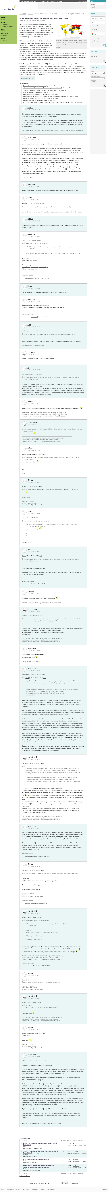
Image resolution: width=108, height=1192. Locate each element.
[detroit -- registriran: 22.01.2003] (24, 449)
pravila (5, 40)
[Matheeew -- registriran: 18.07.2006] (24, 185)
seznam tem (94, 56)
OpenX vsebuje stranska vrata (31, 92)
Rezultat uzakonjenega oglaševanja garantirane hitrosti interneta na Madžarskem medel (48, 102)
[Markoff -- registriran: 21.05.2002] (24, 402)
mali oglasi (6, 24)
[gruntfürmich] (24, 423)
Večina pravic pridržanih (14, 1189)
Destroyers (32, 648)
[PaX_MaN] (24, 353)
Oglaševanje (34, 1189)
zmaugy (75, 1159)
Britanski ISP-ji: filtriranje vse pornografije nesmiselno (44, 18)
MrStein (30, 480)
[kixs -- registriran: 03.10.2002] (24, 550)
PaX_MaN (31, 352)
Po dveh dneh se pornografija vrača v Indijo (35, 86)
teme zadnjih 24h (8, 26)
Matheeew (31, 184)
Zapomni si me (96, 26)
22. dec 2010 (30, 20)
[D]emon (31, 592)
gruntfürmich (32, 423)
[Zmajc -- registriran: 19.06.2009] (24, 287)
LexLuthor (76, 1166)
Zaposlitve (4, 33)
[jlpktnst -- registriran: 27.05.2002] (24, 220)
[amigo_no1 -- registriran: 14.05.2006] (24, 235)
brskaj (5, 35)
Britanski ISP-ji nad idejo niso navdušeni (36, 35)
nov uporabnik (95, 39)
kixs (29, 550)
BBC (59, 48)
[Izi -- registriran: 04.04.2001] (24, 369)
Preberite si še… (24, 84)
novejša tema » (74, 1183)
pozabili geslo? (95, 41)
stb (74, 1143)
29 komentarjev (25, 78)
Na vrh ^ (104, 1189)
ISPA (46, 51)
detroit (30, 448)
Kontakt (42, 1189)
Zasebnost (37, 1170)
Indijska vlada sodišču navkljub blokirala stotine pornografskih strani (42, 88)
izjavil (41, 203)
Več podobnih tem (25, 1176)
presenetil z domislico (26, 26)
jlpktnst (30, 219)
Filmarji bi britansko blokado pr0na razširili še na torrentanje (40, 90)
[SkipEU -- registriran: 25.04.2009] (24, 109)
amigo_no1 (32, 234)
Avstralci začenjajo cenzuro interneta (36, 1159)
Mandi (24, 1146)
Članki (3, 30)
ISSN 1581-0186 (50, 1189)
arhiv (4, 19)
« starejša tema (32, 1183)
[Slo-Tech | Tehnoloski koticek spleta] (10, 8)
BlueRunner (32, 138)
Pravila (3, 1189)
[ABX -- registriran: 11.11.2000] (24, 326)
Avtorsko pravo (38, 1148)
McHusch (25, 1154)
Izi (28, 368)
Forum (3, 22)
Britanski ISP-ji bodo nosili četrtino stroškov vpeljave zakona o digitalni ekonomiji (46, 96)
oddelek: (41, 1183)
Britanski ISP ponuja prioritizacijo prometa (35, 100)
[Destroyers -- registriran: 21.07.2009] (24, 649)
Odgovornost (25, 1189)
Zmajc (30, 286)
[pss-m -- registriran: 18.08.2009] (24, 198)
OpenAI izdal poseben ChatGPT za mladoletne (41, 1)
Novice (3, 17)
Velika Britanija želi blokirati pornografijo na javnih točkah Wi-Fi (40, 1152)
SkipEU (30, 108)
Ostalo (3, 38)
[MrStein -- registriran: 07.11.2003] (24, 481)
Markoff (30, 402)
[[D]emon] (24, 592)
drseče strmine (52, 70)
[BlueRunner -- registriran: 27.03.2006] (24, 138)
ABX (29, 325)
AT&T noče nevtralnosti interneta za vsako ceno (36, 98)
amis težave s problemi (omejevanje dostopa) (35, 267)
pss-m (30, 197)
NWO (43, 20)
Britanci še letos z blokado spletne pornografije (36, 94)
